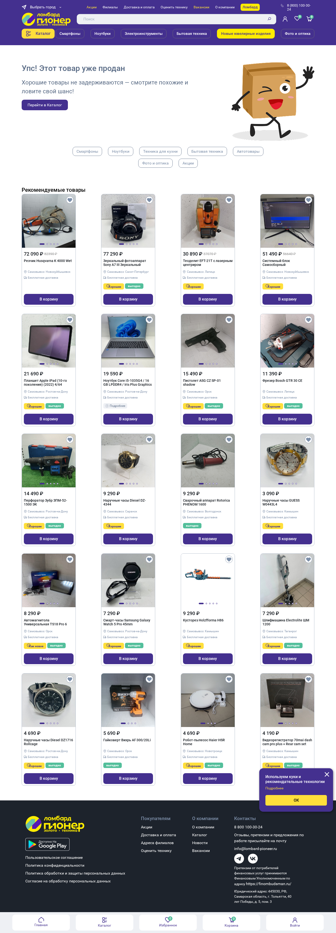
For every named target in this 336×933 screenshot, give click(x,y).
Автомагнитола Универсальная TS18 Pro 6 (45, 622)
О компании (225, 7)
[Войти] (286, 19)
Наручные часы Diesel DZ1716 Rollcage (48, 742)
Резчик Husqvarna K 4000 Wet (48, 261)
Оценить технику (174, 7)
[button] (42, 244)
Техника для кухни (160, 151)
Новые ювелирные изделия (246, 33)
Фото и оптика (297, 33)
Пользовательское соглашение (54, 857)
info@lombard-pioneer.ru (255, 848)
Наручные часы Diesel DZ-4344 (124, 502)
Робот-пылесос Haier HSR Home (204, 742)
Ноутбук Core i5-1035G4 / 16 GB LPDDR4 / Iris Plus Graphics (127, 382)
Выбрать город (43, 7)
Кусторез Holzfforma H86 (203, 620)
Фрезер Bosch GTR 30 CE (282, 381)
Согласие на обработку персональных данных (68, 881)
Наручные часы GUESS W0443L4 (281, 502)
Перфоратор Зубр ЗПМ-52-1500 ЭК (45, 502)
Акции (92, 7)
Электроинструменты (144, 33)
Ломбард (250, 7)
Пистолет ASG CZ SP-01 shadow (202, 382)
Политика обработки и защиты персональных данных (75, 873)
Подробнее (274, 788)
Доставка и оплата (139, 7)
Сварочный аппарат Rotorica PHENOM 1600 (206, 502)
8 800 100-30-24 (248, 827)
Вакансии (201, 7)
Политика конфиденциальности (54, 865)
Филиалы (110, 7)
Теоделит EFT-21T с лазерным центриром (208, 263)
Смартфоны (70, 33)
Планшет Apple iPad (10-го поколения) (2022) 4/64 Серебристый (45, 383)
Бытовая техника (192, 33)
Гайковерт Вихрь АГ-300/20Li (127, 740)
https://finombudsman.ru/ (268, 883)
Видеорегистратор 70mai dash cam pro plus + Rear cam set (287, 742)
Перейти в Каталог (45, 105)
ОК (296, 800)
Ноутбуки (102, 33)
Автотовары (248, 151)
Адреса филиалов (157, 842)
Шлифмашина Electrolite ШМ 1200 (285, 622)
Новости (200, 842)
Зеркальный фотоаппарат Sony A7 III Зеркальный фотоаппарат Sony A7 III (124, 263)
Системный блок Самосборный (276, 263)
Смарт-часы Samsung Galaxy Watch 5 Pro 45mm (126, 622)
